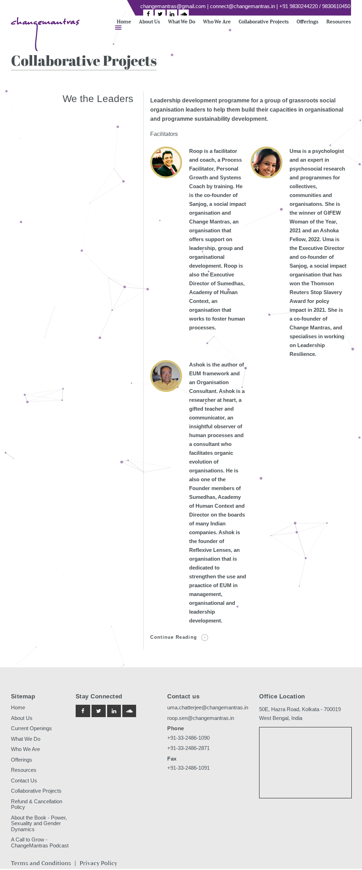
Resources (338, 21)
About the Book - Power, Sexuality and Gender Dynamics (39, 823)
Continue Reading (173, 637)
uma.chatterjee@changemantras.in (207, 707)
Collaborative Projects (264, 21)
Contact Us (24, 780)
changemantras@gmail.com (173, 6)
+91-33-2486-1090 (188, 738)
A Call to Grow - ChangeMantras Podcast (40, 842)
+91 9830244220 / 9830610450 (314, 6)
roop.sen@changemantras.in (200, 718)
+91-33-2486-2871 (188, 748)
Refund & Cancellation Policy (36, 804)
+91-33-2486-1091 (188, 768)
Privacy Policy (98, 863)
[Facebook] (148, 14)
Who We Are (217, 21)
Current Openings (31, 728)
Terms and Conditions (41, 863)
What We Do (181, 21)
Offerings (308, 21)
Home (124, 21)
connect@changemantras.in (242, 6)
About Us (149, 21)
